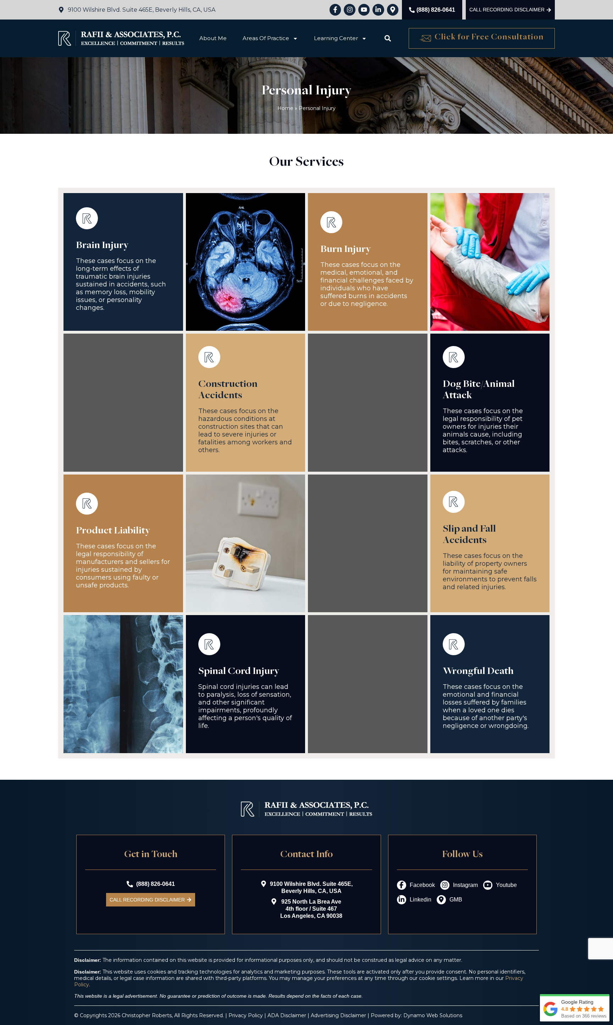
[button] (387, 38)
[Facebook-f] (335, 9)
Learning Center (336, 38)
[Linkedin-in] (378, 9)
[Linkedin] (401, 899)
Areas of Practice (266, 38)
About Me (213, 38)
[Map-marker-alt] (392, 9)
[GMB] (441, 899)
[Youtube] (364, 9)
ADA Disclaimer (286, 1015)
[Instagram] (349, 9)
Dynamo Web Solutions (432, 1015)
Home (285, 108)
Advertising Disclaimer (338, 1015)
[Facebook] (401, 885)
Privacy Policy (245, 1015)
